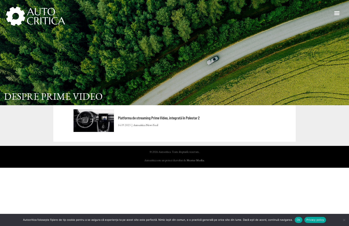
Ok (298, 219)
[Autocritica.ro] (36, 16)
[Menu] (337, 13)
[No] (344, 220)
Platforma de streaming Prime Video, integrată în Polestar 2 (159, 118)
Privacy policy (315, 219)
